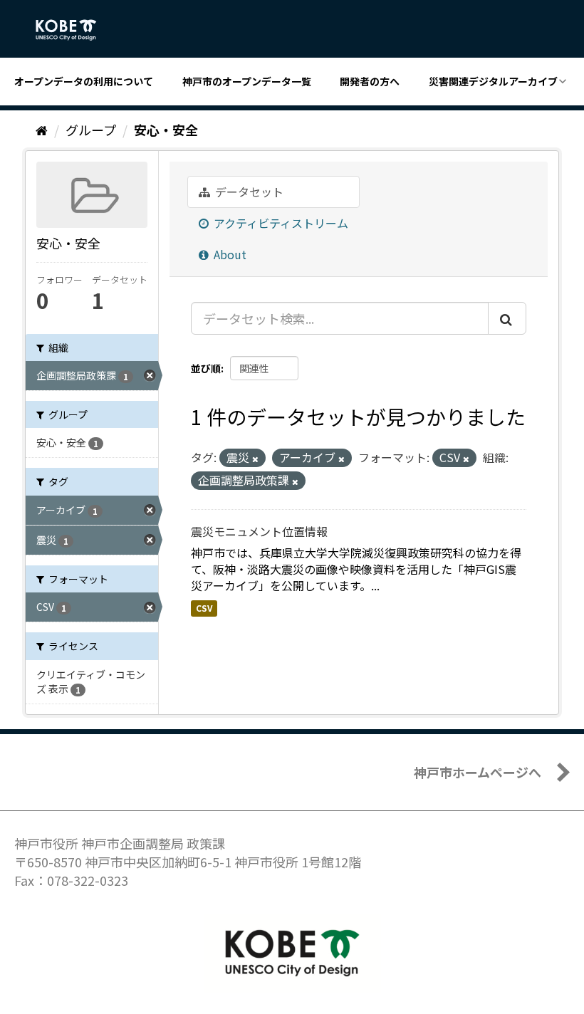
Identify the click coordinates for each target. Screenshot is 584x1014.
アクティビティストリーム (279, 222)
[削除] (255, 458)
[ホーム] (42, 129)
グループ (91, 129)
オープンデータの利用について (83, 81)
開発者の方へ (370, 81)
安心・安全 (166, 129)
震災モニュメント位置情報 (259, 531)
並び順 (206, 368)
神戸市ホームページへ (477, 772)
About (228, 254)
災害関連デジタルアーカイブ (493, 81)
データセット (247, 191)
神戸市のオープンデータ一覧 (246, 81)
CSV (204, 608)
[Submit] (507, 318)
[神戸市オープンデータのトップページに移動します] (74, 30)
